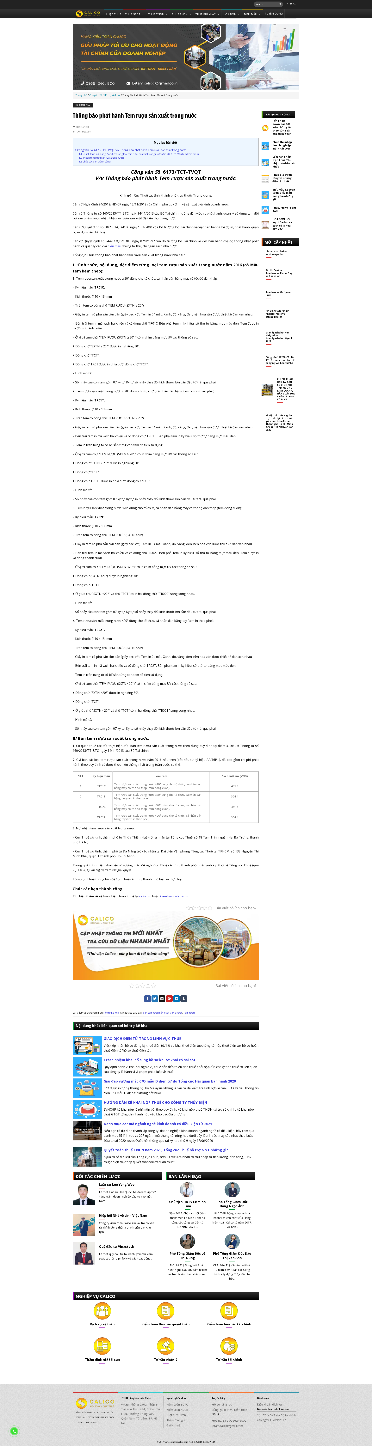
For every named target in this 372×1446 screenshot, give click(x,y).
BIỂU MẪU (250, 14)
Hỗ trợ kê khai (83, 105)
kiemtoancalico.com (174, 896)
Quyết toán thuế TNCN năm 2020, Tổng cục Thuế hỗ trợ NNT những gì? (166, 1150)
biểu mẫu (114, 246)
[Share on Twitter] (155, 998)
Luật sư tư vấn (176, 1415)
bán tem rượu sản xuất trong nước (162, 1012)
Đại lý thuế (173, 1425)
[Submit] (280, 4)
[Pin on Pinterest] (169, 998)
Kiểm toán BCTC (177, 1404)
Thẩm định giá (175, 1420)
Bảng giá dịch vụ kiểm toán (229, 1410)
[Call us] (294, 4)
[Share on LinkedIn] (176, 998)
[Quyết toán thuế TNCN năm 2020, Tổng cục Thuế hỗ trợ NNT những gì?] (87, 1156)
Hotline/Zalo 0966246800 (229, 1420)
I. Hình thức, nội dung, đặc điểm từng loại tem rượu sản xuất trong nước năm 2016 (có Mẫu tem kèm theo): (139, 154)
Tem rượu (189, 1012)
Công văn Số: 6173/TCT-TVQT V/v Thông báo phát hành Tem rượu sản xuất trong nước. (130, 150)
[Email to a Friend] (162, 998)
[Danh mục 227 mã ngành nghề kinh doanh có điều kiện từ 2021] (87, 1130)
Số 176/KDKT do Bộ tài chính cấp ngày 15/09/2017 (276, 1417)
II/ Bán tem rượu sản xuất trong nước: (101, 157)
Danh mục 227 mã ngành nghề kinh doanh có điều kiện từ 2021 (158, 1123)
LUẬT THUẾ (113, 14)
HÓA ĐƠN (229, 14)
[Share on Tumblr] (183, 998)
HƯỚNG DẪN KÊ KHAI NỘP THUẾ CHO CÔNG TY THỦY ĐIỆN (155, 1102)
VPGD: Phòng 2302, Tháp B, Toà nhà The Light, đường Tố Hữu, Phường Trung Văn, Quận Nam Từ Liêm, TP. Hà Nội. (140, 1413)
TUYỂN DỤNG (274, 13)
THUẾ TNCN (180, 14)
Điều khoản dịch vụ (269, 1404)
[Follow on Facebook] (287, 4)
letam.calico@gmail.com (227, 1426)
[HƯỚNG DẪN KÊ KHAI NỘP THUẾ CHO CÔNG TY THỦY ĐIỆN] (87, 1109)
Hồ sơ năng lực (222, 1404)
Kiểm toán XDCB (177, 1410)
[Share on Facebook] (147, 998)
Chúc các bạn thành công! (95, 161)
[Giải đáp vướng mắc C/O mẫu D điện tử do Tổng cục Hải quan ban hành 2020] (87, 1088)
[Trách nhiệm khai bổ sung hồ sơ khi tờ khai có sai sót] (87, 1066)
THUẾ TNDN (156, 14)
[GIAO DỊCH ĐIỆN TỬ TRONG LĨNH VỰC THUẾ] (87, 1045)
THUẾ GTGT (132, 14)
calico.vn (145, 896)
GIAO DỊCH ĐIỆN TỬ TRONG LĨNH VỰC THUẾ (142, 1038)
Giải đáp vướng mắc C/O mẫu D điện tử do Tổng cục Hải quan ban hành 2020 (170, 1081)
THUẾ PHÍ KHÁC (205, 14)
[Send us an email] (291, 4)
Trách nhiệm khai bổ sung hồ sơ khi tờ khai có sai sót (149, 1060)
